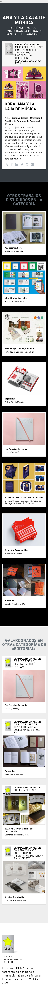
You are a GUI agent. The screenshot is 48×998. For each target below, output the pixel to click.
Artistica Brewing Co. (14, 897)
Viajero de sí (10, 771)
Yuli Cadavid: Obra (13, 248)
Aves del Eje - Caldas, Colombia (19, 348)
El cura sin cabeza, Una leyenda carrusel (24, 498)
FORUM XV (9, 601)
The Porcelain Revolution (16, 449)
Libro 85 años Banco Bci (16, 298)
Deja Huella (10, 399)
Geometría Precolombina (16, 550)
